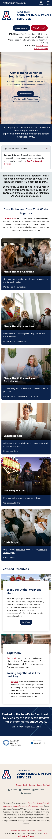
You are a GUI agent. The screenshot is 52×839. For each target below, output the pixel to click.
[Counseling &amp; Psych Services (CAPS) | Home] (26, 15)
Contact (39, 785)
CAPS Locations (41, 48)
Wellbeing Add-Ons (14, 490)
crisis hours (20, 550)
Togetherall (11, 658)
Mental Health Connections (19, 326)
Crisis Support (39, 28)
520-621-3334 (42, 46)
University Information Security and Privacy (26, 830)
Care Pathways (10, 218)
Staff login (47, 785)
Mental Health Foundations (26, 99)
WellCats (26, 622)
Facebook (26, 790)
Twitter (14, 790)
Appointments (21, 28)
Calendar (32, 785)
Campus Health (21, 785)
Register (14, 681)
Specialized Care (13, 435)
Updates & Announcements (15, 148)
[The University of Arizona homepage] (14, 3)
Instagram (39, 790)
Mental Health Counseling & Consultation (20, 396)
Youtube (27, 793)
